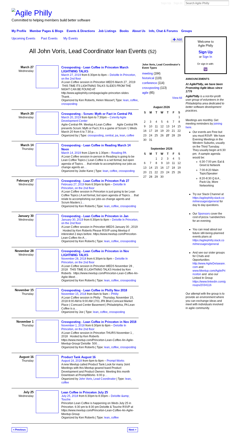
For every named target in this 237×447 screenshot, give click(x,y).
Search (232, 3)
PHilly (114, 294)
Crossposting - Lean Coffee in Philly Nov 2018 (94, 290)
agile (145, 92)
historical (148, 78)
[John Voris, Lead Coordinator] (19, 59)
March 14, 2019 (71, 152)
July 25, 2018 (69, 396)
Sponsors (204, 213)
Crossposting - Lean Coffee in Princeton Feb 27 (95, 181)
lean (126, 100)
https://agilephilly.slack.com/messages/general (208, 199)
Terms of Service (216, 441)
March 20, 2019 (71, 117)
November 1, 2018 (73, 325)
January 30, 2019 (72, 219)
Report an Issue (193, 441)
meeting (147, 73)
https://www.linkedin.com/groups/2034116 (209, 283)
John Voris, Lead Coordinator (97, 378)
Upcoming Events (23, 38)
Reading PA (118, 152)
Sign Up (166, 3)
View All (177, 98)
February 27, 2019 (72, 184)
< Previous (19, 429)
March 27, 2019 (71, 75)
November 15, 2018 (73, 294)
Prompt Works (115, 360)
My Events (70, 38)
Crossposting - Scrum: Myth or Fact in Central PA (96, 114)
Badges (174, 441)
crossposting (69, 104)
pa (116, 135)
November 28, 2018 (73, 258)
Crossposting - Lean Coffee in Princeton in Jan (94, 216)
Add (179, 39)
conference (149, 83)
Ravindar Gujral (46, 441)
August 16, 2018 (71, 360)
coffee (134, 100)
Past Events (49, 38)
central (109, 135)
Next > (132, 429)
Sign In (178, 3)
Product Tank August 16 (78, 357)
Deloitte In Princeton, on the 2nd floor (93, 186)
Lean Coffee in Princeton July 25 (84, 392)
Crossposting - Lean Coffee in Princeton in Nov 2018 (98, 322)
